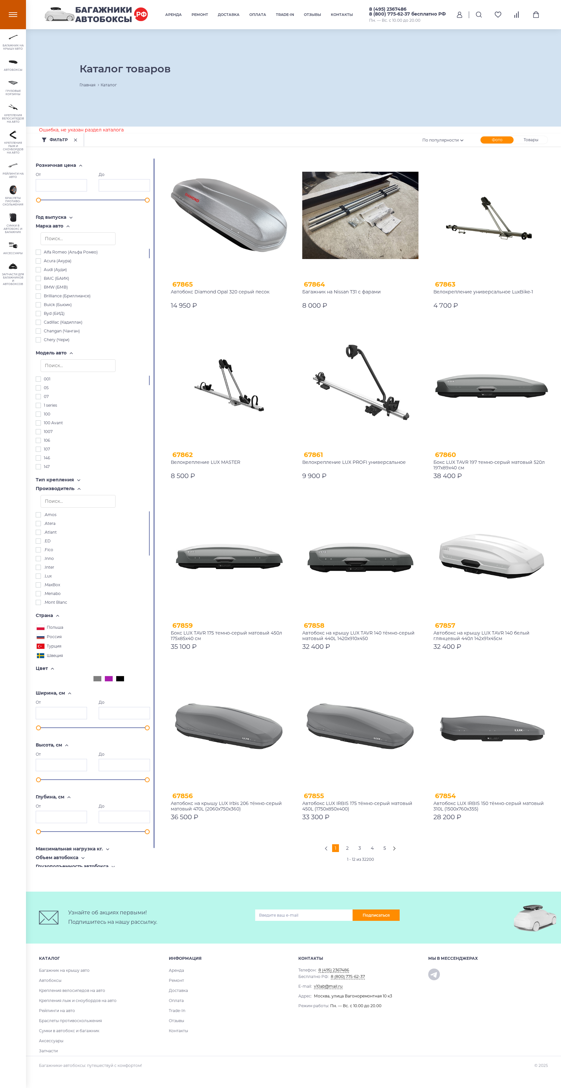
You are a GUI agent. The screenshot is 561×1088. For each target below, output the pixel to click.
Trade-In (285, 14)
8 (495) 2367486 (387, 9)
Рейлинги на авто (57, 1010)
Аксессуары (51, 1040)
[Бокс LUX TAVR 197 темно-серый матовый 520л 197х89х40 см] (491, 386)
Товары (531, 139)
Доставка (229, 14)
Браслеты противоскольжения (70, 1020)
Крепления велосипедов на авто (72, 990)
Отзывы (312, 14)
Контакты (342, 14)
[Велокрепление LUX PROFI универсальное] (360, 386)
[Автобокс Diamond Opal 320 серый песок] (229, 215)
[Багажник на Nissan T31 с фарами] (360, 215)
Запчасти (48, 1050)
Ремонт (200, 14)
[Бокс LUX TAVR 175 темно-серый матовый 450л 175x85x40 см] (229, 556)
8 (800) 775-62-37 (348, 976)
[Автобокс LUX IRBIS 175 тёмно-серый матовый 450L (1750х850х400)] (360, 727)
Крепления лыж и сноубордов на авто (78, 1000)
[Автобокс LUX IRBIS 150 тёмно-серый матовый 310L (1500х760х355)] (491, 727)
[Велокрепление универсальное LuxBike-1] (491, 215)
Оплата (257, 14)
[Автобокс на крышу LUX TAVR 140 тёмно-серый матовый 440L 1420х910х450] (360, 556)
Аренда (173, 14)
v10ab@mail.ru (328, 986)
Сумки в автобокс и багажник (69, 1030)
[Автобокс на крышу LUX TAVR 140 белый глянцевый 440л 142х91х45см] (491, 556)
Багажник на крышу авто (64, 970)
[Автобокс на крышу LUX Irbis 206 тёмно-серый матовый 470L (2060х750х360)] (229, 727)
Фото (497, 139)
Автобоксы (50, 980)
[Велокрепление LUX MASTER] (229, 386)
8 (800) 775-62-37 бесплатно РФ (407, 14)
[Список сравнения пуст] (517, 14)
